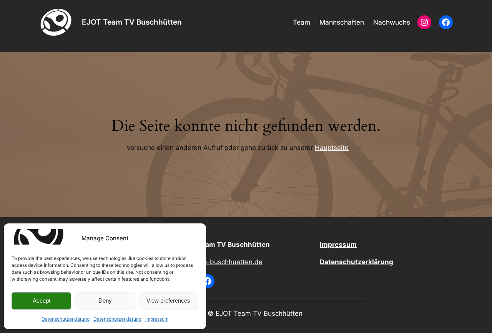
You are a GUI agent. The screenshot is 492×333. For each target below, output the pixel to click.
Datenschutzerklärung (66, 319)
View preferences (168, 300)
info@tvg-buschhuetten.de (221, 262)
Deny (105, 300)
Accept (41, 300)
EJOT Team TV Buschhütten (132, 22)
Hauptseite (332, 148)
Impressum (156, 319)
